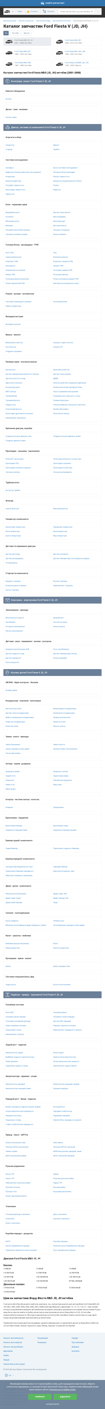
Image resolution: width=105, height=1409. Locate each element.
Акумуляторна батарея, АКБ (17, 649)
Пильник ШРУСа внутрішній (17, 1147)
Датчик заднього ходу (15, 654)
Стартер (9, 149)
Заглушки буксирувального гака (19, 867)
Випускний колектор (14, 343)
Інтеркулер (10, 176)
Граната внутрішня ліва (15, 1143)
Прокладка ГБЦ (12, 463)
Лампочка (10, 780)
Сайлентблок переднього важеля (67, 1120)
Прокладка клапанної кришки (18, 468)
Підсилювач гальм (13, 1030)
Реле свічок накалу (61, 413)
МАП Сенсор (11, 392)
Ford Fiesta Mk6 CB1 (73, 40)
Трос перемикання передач (64, 1250)
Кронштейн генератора (15, 527)
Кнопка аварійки (60, 658)
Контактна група (60, 622)
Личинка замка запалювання (65, 749)
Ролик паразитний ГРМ (15, 283)
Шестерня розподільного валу (66, 283)
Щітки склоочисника (62, 985)
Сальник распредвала (62, 472)
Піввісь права (11, 1151)
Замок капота (59, 744)
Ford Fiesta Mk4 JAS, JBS (75, 51)
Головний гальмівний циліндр (18, 1021)
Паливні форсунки (60, 400)
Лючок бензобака (13, 753)
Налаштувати (52, 1404)
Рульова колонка (13, 1187)
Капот (55, 943)
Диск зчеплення (60, 1214)
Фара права (10, 789)
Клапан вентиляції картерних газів (67, 387)
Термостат (10, 194)
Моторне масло (60, 225)
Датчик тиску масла (61, 212)
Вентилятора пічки (13, 709)
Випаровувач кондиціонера (64, 709)
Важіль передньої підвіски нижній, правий (23, 1107)
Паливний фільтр (13, 400)
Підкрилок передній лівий (16, 830)
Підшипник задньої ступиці (17, 1066)
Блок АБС (10, 1012)
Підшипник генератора (62, 527)
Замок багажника (13, 744)
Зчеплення (10, 1219)
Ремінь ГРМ (10, 275)
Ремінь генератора (13, 306)
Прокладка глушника (62, 463)
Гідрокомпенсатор (13, 257)
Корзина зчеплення (61, 1219)
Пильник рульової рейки (63, 1178)
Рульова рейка (59, 1187)
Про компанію (78, 1342)
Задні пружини (12, 1061)
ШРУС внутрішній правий (16, 1156)
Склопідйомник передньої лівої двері (68, 925)
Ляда (55, 902)
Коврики (9, 807)
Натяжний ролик (60, 302)
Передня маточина (13, 1116)
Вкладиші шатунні (13, 324)
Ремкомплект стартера (63, 586)
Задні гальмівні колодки (16, 1025)
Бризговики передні (14, 826)
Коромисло (10, 266)
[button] (13, 1375)
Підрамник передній (61, 1116)
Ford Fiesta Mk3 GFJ (22, 51)
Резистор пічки (12, 726)
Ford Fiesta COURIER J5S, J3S (77, 63)
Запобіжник (10, 622)
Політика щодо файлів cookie (62, 1389)
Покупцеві (41, 1342)
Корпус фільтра (12, 509)
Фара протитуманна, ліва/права (19, 875)
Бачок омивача (12, 921)
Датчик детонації (13, 554)
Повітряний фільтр (14, 409)
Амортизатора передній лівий (18, 1088)
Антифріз (10, 168)
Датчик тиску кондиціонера (17, 713)
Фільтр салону (59, 726)
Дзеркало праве (13, 771)
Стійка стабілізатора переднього (19, 1124)
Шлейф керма (11, 690)
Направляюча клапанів (15, 270)
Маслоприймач (59, 217)
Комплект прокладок (15, 459)
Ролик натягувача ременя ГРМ (65, 279)
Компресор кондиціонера (64, 713)
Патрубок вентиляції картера (18, 230)
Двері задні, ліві (60, 894)
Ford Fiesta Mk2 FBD (22, 63)
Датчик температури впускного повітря (22, 374)
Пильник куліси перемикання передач (69, 1246)
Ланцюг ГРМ (58, 266)
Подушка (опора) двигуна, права (67, 436)
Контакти (75, 1351)
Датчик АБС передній (62, 1021)
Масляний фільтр (60, 509)
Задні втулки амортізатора (64, 1057)
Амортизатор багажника (16, 894)
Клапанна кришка (60, 257)
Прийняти (40, 1397)
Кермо (56, 1174)
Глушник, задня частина (63, 343)
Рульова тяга (11, 1192)
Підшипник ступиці (13, 1120)
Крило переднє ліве (61, 966)
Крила (8, 966)
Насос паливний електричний (65, 392)
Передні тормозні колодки (64, 1025)
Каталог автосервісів (12, 1342)
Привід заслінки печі (61, 717)
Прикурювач (58, 807)
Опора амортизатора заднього (66, 1061)
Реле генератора (13, 531)
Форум (6, 1360)
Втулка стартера (60, 581)
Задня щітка (11, 985)
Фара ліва (57, 785)
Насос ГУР (10, 1178)
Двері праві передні (14, 902)
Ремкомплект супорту (15, 1034)
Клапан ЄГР (58, 347)
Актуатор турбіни (13, 490)
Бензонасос (11, 370)
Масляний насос (12, 221)
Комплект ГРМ (12, 261)
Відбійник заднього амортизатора (20, 1057)
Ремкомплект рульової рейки (18, 1183)
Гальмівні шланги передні (64, 1017)
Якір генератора (60, 536)
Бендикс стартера (13, 581)
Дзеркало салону (60, 771)
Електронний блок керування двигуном (69, 383)
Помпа (56, 185)
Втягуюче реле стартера (16, 586)
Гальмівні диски (59, 1012)
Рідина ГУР (57, 1183)
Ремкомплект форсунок (16, 418)
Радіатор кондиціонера (15, 722)
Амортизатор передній (15, 1084)
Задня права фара (60, 776)
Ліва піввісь (58, 1143)
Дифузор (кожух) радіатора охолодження (23, 172)
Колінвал (9, 217)
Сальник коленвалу (61, 230)
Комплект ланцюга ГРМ (63, 261)
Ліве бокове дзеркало (62, 780)
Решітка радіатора (61, 948)
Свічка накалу (59, 626)
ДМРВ (55, 378)
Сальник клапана (13, 472)
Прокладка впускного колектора (67, 459)
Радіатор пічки (59, 722)
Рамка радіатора (13, 948)
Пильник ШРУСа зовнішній (64, 1147)
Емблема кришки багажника (17, 943)
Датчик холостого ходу (15, 378)
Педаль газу (11, 405)
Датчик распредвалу (14, 558)
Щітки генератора (13, 536)
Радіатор (57, 190)
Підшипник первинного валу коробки (21, 1250)
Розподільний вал (60, 275)
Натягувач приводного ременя (18, 302)
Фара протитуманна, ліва (63, 871)
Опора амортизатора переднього (20, 1111)
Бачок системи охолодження (65, 168)
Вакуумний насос (13, 212)
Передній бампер (60, 867)
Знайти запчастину (54, 3)
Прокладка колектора (62, 468)
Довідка (75, 1347)
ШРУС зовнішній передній (63, 1156)
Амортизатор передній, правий (66, 1084)
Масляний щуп (59, 221)
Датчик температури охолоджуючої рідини (71, 558)
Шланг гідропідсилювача (16, 1196)
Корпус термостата (61, 176)
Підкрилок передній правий (64, 830)
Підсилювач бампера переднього (20, 871)
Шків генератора (60, 531)
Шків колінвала (59, 234)
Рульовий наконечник (62, 1192)
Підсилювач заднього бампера (66, 848)
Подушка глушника (14, 351)
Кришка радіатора (13, 181)
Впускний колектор (61, 370)
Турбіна (56, 149)
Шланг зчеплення (13, 1223)
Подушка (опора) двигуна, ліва (18, 436)
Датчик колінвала (60, 554)
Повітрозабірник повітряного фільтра (69, 405)
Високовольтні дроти (15, 618)
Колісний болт (59, 1107)
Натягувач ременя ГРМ (62, 270)
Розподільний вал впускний (17, 279)
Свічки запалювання (14, 631)
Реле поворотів (12, 662)
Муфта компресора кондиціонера (20, 717)
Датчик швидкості (13, 658)
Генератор (10, 145)
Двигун (56, 145)
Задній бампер (12, 848)
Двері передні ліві (60, 898)
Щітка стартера (12, 590)
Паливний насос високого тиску (66, 396)
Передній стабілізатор (62, 1111)
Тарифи (75, 1338)
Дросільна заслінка (14, 383)
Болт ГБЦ (10, 253)
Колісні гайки (11, 117)
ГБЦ (54, 253)
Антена (8, 99)
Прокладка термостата (15, 190)
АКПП (8, 1241)
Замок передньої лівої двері (17, 749)
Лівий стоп (10, 785)
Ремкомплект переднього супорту (67, 1030)
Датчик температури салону (65, 654)
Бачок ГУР (10, 1174)
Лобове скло (58, 921)
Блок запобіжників (61, 649)
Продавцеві (42, 1338)
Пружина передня (60, 1088)
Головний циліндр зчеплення (18, 1214)
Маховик (9, 225)
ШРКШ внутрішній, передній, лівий (67, 1151)
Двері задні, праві (13, 898)
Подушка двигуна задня (16, 441)
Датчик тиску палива (62, 374)
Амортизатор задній (14, 1053)
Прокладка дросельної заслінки (19, 413)
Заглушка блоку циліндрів (64, 172)
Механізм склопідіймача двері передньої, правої (26, 925)
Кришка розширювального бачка (67, 181)
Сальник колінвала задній (16, 234)
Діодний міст (58, 618)
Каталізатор (11, 347)
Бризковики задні (60, 826)
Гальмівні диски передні (16, 1017)
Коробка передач (60, 1241)
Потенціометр (11, 563)
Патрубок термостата (15, 185)
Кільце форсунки (13, 387)
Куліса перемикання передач (18, 1246)
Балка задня (58, 1053)
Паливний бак (11, 396)
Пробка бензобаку (60, 409)
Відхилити (65, 1397)
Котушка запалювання (15, 626)
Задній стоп (10, 776)
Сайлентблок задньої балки (64, 1066)
